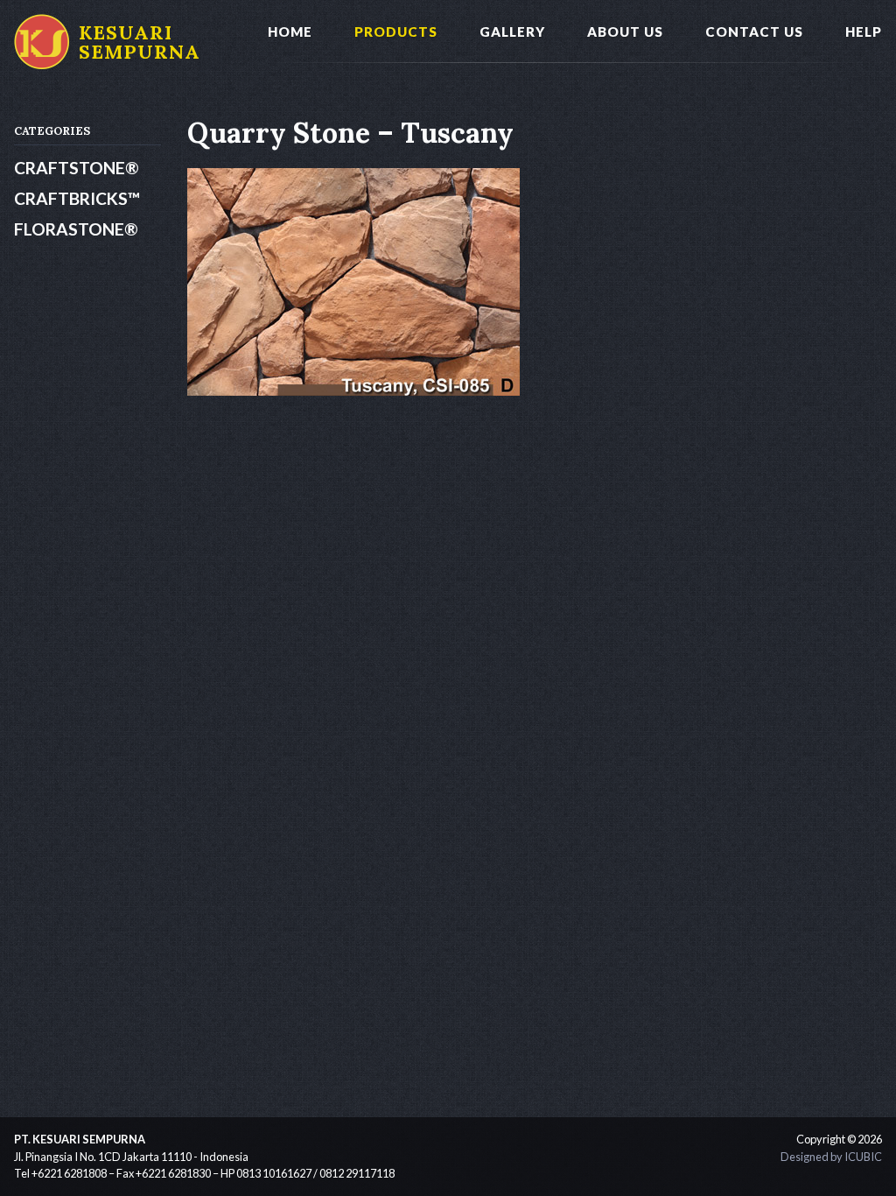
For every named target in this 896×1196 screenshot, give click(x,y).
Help (863, 31)
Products (396, 31)
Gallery (512, 31)
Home (290, 31)
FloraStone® (76, 229)
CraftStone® (76, 167)
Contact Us (754, 31)
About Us (625, 31)
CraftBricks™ (77, 198)
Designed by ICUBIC (831, 1157)
